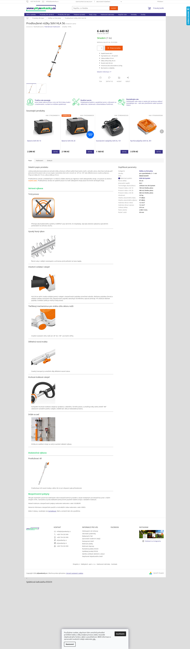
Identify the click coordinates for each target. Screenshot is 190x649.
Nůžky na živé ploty (146, 171)
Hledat (113, 8)
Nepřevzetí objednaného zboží (92, 556)
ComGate (114, 564)
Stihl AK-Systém (144, 178)
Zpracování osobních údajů (91, 539)
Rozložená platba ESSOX (90, 549)
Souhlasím (120, 634)
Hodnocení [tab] (39, 160)
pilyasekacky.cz (62, 540)
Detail (55, 152)
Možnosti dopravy (88, 546)
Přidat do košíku (115, 48)
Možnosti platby (87, 544)
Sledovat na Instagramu (153, 541)
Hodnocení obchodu (103, 564)
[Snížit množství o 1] (104, 49)
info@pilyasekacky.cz (64, 531)
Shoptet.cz (76, 564)
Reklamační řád (87, 536)
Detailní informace (103, 72)
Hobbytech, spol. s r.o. (88, 564)
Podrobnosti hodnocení (52, 27)
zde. (94, 639)
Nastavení (70, 644)
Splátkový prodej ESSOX (90, 551)
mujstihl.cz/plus (32, 180)
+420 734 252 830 (62, 534)
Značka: (66, 27)
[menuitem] (31, 14)
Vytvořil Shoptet (158, 573)
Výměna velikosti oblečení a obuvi (93, 554)
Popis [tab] (30, 160)
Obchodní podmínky (103, 1)
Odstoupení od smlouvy (84, 1)
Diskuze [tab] (49, 160)
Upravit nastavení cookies (74, 573)
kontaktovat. (52, 511)
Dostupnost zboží (88, 541)
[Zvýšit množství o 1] (104, 47)
